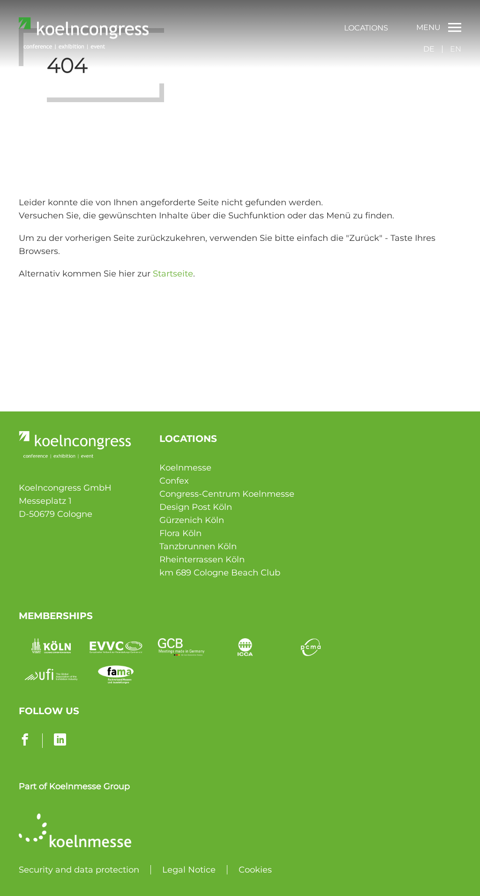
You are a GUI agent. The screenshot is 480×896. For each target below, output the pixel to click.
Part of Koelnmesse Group (74, 786)
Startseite (173, 274)
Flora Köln (180, 533)
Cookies (255, 870)
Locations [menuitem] (366, 27)
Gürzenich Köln (191, 520)
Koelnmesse (185, 468)
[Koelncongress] (84, 46)
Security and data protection (79, 870)
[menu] (366, 27)
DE (429, 49)
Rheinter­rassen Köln (202, 559)
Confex (174, 481)
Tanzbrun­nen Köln (198, 546)
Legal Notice (189, 870)
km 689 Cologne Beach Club (219, 572)
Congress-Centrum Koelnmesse (226, 494)
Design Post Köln (195, 507)
